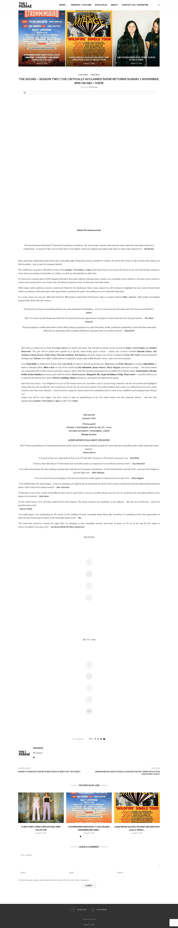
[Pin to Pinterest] (101, 738)
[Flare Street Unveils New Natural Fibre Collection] (41, 808)
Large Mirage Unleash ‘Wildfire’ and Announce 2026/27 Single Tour (42, 58)
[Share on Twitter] (98, 738)
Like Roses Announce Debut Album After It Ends (89, 58)
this (91, 358)
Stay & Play (101, 5)
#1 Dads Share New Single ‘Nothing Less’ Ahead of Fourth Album (136, 58)
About (114, 5)
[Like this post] (92, 738)
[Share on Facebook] (95, 738)
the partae (93, 87)
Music (62, 5)
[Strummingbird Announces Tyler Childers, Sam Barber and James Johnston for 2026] (89, 808)
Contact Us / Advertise (135, 5)
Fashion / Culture (81, 5)
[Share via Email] (104, 738)
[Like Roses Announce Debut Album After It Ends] (89, 38)
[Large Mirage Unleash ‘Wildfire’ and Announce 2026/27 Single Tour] (41, 38)
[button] (23, 38)
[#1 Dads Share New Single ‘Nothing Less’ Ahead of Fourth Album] (136, 38)
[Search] (158, 5)
